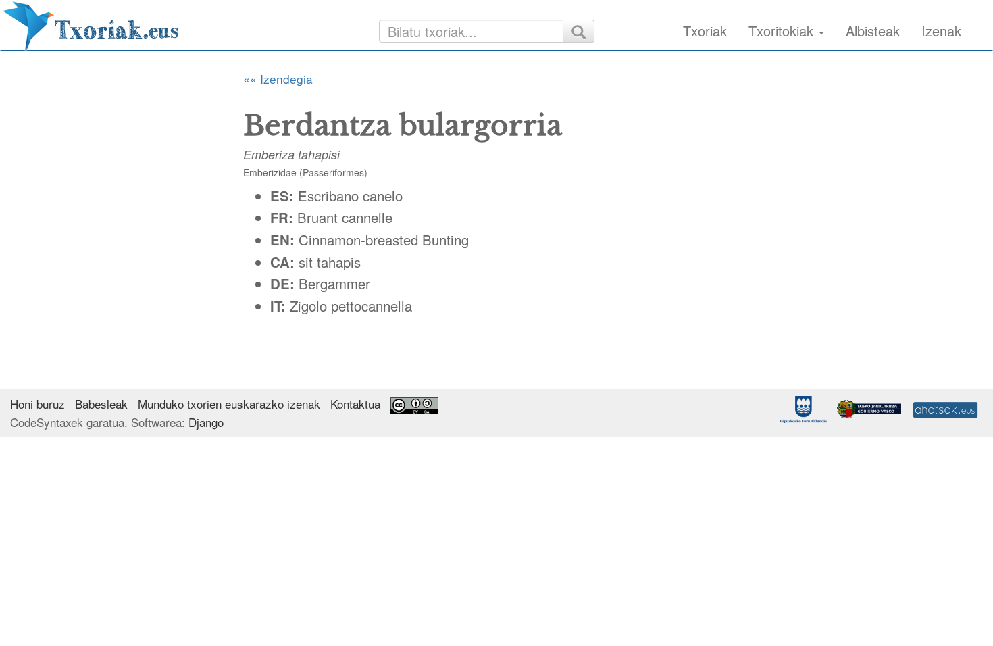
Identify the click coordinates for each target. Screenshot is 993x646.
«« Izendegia (278, 78)
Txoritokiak (782, 31)
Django (206, 422)
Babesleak (101, 403)
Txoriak (705, 31)
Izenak (941, 31)
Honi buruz (37, 403)
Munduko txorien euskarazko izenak (229, 403)
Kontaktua (355, 403)
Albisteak (873, 31)
